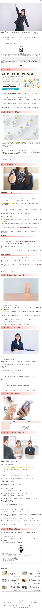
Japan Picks (31, 605)
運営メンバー (21, 600)
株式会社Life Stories (7, 602)
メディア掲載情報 (35, 603)
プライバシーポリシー (7, 603)
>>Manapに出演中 (4, 561)
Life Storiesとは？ (7, 600)
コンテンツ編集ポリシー (35, 602)
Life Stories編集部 (21, 53)
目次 (20, 65)
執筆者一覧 (35, 600)
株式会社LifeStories (5, 553)
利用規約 (21, 603)
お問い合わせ (21, 602)
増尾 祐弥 (21, 552)
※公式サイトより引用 (6, 159)
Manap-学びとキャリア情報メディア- (10, 605)
